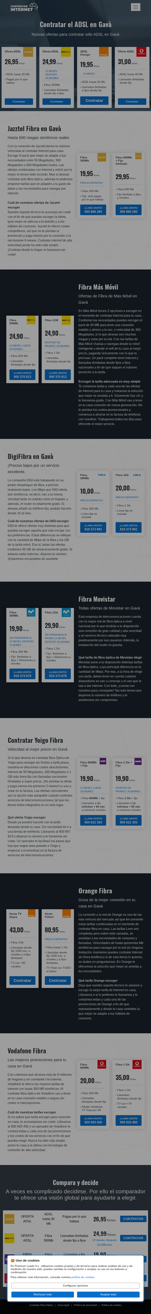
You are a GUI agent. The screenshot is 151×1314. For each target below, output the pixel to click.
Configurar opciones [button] (75, 1285)
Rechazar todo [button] (43, 1294)
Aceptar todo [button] (108, 1294)
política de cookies (82, 1277)
